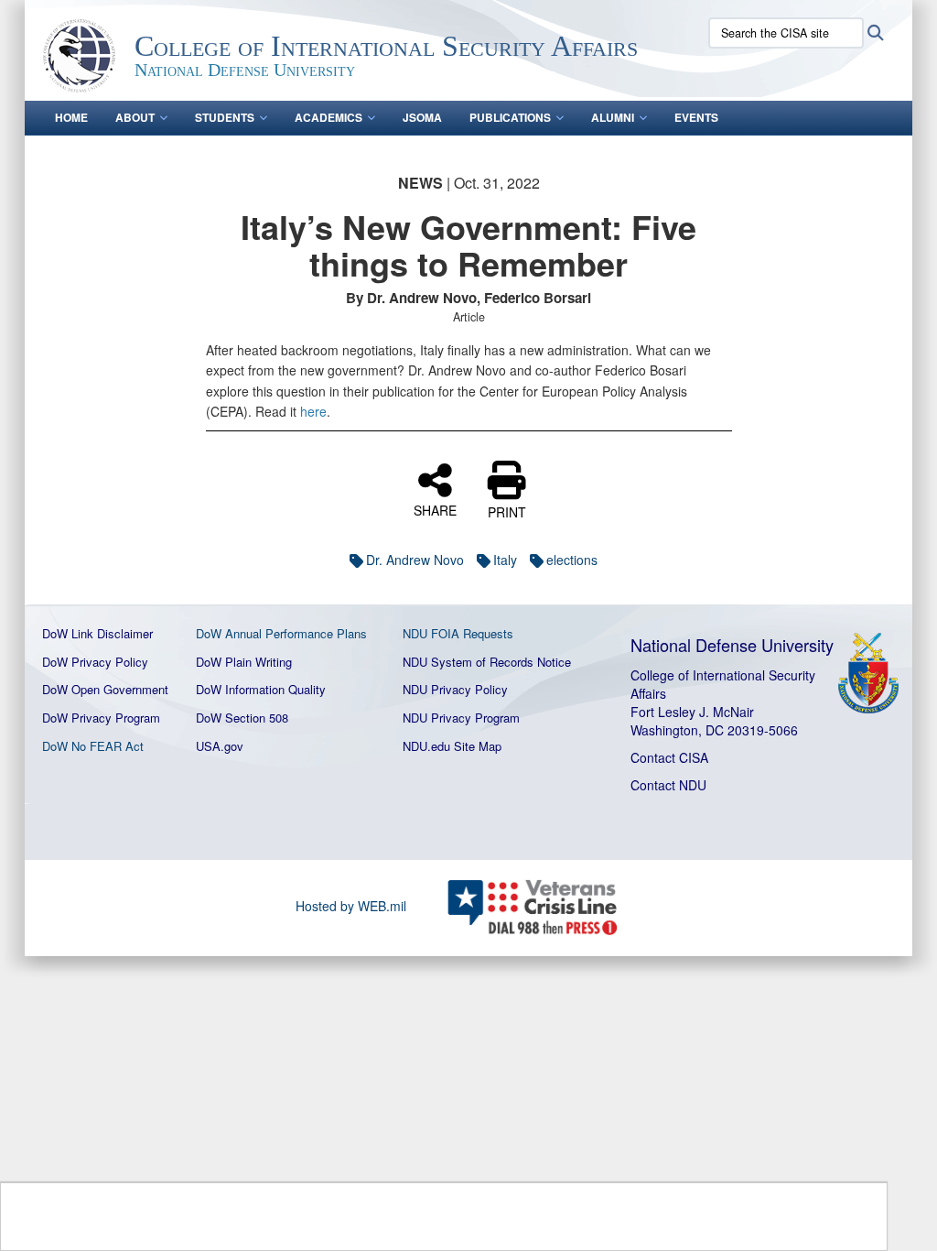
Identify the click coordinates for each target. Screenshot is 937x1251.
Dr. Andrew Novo (415, 559)
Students (224, 117)
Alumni (612, 117)
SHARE (435, 509)
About (135, 117)
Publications (510, 117)
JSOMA (422, 117)
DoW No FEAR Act (93, 746)
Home (71, 117)
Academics (328, 117)
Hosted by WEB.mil (351, 906)
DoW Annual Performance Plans (281, 633)
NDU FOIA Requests (458, 633)
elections (572, 559)
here (313, 411)
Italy (505, 559)
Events (696, 117)
